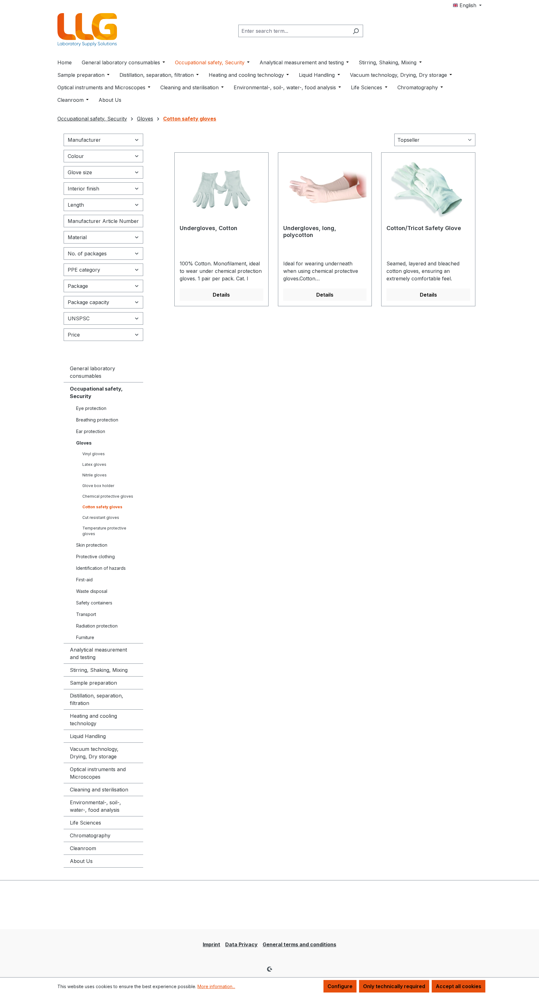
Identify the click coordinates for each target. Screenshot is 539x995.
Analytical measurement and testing (98, 653)
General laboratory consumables (92, 372)
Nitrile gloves (94, 475)
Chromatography (90, 835)
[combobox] (293, 31)
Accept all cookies (458, 986)
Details (221, 295)
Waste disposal (91, 591)
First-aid (84, 579)
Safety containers (94, 602)
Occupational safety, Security (96, 392)
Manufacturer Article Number (103, 221)
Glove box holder (98, 485)
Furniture (85, 637)
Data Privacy (241, 944)
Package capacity (88, 302)
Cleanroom (83, 848)
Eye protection (91, 408)
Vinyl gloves (93, 453)
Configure (340, 986)
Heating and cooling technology (93, 720)
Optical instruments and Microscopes (98, 773)
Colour (76, 156)
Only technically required (394, 986)
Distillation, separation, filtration (96, 699)
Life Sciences (85, 823)
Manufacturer (84, 140)
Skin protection (91, 545)
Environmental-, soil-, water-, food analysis (95, 806)
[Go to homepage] (88, 29)
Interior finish (83, 188)
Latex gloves (94, 464)
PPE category (84, 270)
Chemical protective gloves (107, 496)
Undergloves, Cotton (208, 228)
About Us (81, 861)
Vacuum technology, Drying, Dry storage (94, 753)
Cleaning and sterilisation (99, 789)
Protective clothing (95, 556)
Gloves (84, 443)
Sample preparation (93, 683)
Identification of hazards (101, 568)
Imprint (211, 944)
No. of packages (87, 253)
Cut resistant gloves (100, 517)
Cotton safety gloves (102, 507)
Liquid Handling (88, 736)
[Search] (355, 31)
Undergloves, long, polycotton (309, 231)
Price (74, 335)
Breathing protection (97, 419)
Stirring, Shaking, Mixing (99, 670)
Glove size (80, 172)
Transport (86, 614)
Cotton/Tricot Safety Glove (423, 228)
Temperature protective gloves (104, 531)
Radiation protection (97, 625)
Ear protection (90, 431)
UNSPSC (79, 318)
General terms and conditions (299, 944)
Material (77, 237)
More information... (216, 986)
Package (78, 286)
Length (76, 205)
